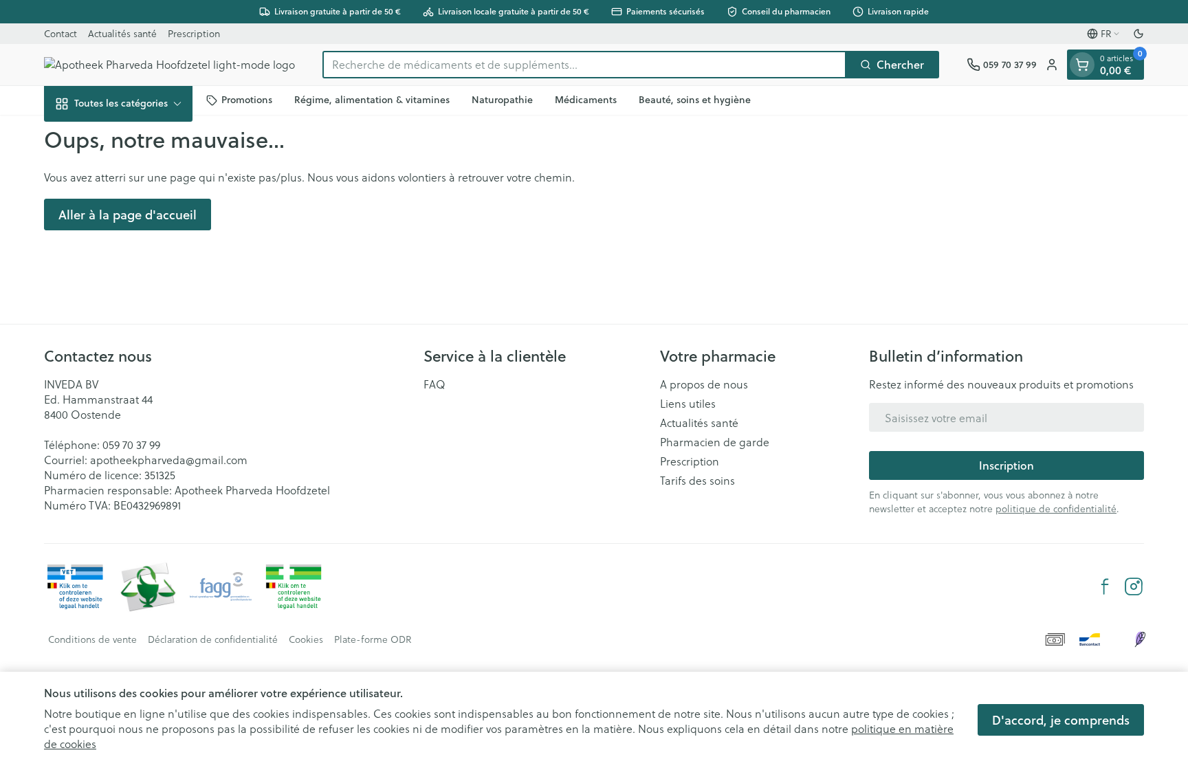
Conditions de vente (92, 639)
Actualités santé (122, 33)
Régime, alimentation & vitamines (372, 100)
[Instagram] (1133, 586)
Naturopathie (502, 100)
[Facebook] (1104, 586)
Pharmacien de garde (714, 442)
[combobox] (584, 64)
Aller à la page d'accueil (127, 214)
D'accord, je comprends (1061, 720)
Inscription (1006, 465)
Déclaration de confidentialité (213, 639)
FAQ (435, 384)
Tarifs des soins (697, 480)
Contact (60, 33)
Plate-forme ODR (372, 639)
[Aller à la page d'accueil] (169, 64)
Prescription (194, 33)
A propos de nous (704, 384)
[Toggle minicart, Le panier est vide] (1082, 64)
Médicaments (586, 100)
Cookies (306, 639)
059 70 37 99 (131, 444)
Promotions (246, 100)
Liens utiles (688, 403)
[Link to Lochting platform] (1140, 639)
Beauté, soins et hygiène (695, 100)
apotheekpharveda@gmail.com (169, 460)
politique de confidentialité (1056, 508)
